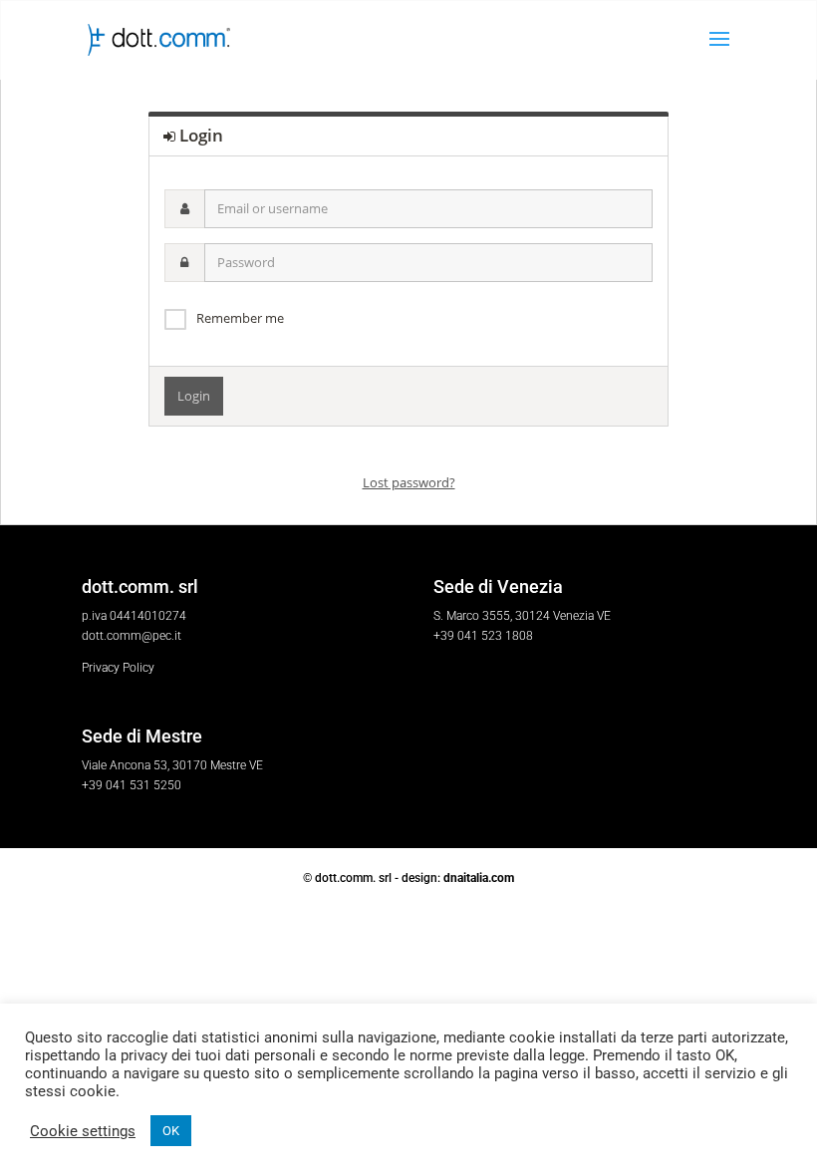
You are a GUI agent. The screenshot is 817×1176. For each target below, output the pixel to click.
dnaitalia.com (478, 878)
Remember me (240, 318)
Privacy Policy (118, 668)
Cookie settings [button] (83, 1131)
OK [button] (170, 1130)
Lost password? (409, 482)
